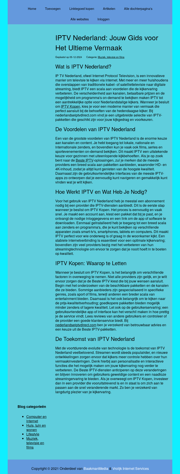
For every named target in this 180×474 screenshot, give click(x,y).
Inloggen (103, 19)
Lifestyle (32, 434)
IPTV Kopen (70, 106)
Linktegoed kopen (81, 8)
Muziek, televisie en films (111, 57)
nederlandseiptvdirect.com (75, 324)
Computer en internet (36, 418)
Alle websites (79, 19)
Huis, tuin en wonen (36, 427)
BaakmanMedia (96, 468)
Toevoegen (53, 8)
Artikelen (109, 8)
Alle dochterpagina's (138, 8)
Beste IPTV (84, 160)
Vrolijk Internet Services (130, 468)
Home (32, 8)
